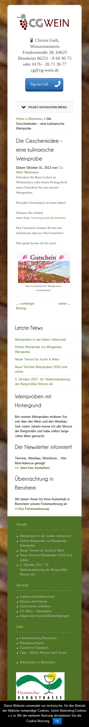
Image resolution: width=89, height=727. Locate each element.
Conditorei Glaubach (34, 648)
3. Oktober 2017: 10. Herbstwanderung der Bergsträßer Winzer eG (44, 569)
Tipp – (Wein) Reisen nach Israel (43, 652)
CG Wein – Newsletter (35, 611)
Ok (57, 721)
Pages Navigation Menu (47, 107)
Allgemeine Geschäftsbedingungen (44, 616)
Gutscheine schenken (35, 606)
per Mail (44, 233)
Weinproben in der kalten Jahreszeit (40, 339)
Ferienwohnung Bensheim (38, 638)
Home (20, 119)
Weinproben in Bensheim (37, 662)
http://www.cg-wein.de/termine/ (45, 218)
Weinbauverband (32, 643)
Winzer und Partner (33, 601)
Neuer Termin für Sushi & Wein (37, 359)
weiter (64, 303)
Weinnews (35, 119)
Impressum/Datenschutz (37, 596)
